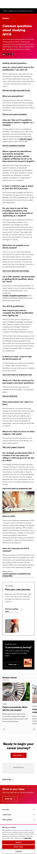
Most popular (7, 820)
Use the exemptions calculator (13, 146)
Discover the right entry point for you (16, 90)
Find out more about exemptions (14, 114)
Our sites (5, 810)
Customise (18, 851)
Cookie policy (27, 838)
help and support (26, 139)
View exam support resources (13, 447)
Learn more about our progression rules (17, 375)
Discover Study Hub (9, 396)
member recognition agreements (14, 296)
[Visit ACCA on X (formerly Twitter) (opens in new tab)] (8, 54)
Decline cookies (18, 847)
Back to (18, 11)
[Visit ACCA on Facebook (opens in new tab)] (12, 54)
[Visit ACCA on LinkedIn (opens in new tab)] (3, 54)
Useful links (6, 815)
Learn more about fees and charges (15, 271)
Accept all (18, 842)
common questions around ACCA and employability (16, 575)
